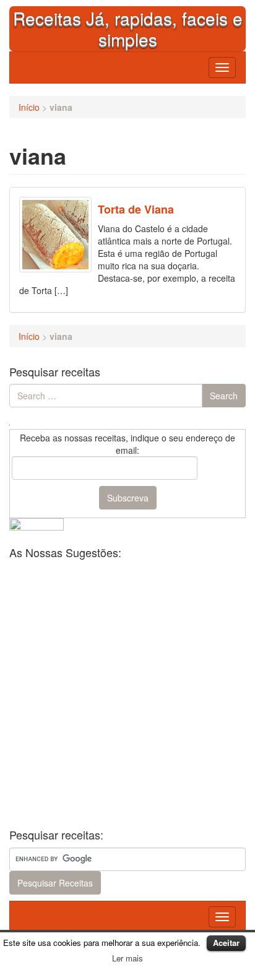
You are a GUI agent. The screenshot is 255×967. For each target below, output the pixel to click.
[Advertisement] (127, 692)
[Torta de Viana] (55, 234)
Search (224, 395)
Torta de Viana (136, 209)
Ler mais (127, 958)
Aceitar (226, 942)
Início (29, 107)
